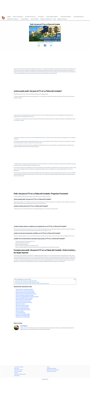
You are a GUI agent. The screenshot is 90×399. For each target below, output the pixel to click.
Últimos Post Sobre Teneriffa (20, 374)
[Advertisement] (45, 7)
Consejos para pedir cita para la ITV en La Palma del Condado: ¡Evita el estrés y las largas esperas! (32, 283)
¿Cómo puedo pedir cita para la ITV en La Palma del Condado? (26, 280)
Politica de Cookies (18, 371)
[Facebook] (45, 45)
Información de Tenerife (51, 371)
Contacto (16, 372)
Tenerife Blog (16, 375)
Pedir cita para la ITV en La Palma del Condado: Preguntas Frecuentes (27, 282)
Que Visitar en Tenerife (18, 366)
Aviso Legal (16, 368)
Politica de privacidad (18, 369)
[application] (22, 17)
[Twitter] (51, 45)
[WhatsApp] (39, 45)
